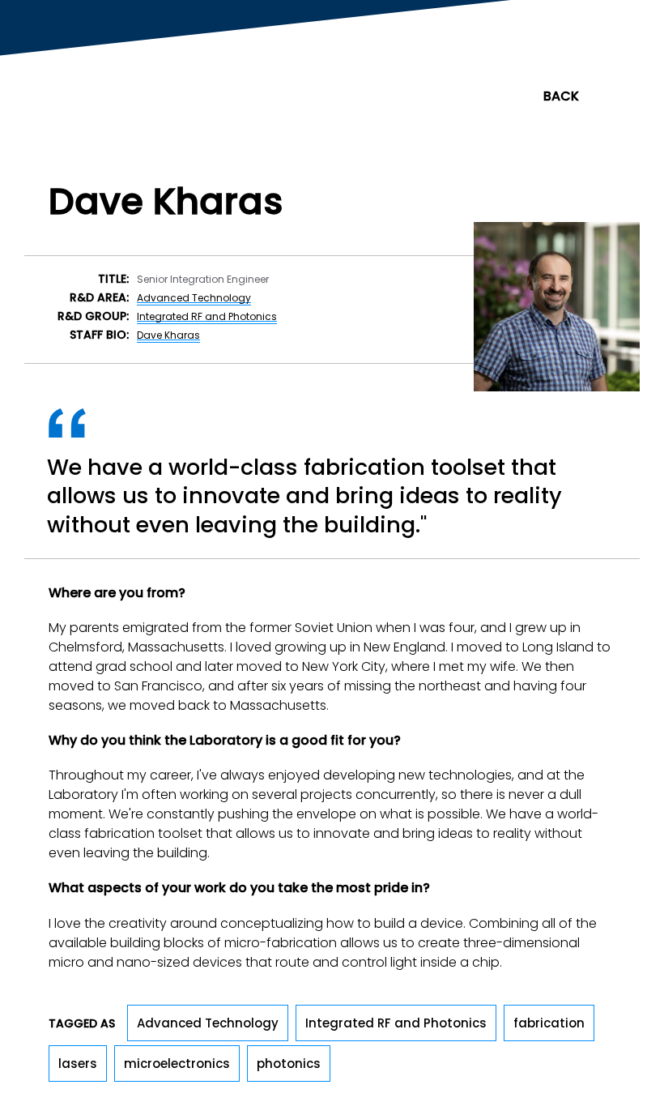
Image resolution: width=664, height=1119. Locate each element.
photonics (289, 1063)
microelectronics (177, 1063)
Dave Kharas (168, 335)
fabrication (549, 1022)
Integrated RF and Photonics (207, 316)
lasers (77, 1063)
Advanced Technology (194, 298)
